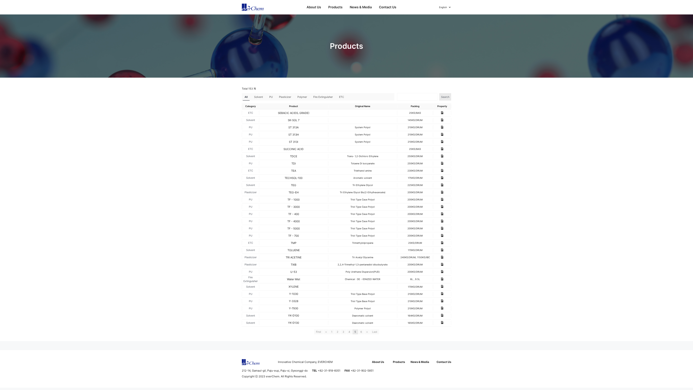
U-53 (293, 272)
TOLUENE (293, 250)
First (318, 331)
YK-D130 (293, 322)
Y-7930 (293, 308)
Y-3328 (293, 301)
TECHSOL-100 (293, 178)
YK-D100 (293, 315)
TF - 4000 (293, 221)
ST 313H (293, 134)
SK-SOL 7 (293, 120)
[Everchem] (253, 7)
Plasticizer (285, 96)
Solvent (258, 96)
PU (271, 96)
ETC (341, 96)
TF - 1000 (293, 199)
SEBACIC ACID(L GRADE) (293, 113)
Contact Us (387, 7)
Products (335, 7)
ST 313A (293, 127)
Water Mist (293, 279)
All (246, 96)
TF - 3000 (293, 207)
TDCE (293, 156)
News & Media (361, 7)
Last (374, 331)
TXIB (294, 264)
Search (445, 96)
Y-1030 (293, 294)
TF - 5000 (293, 228)
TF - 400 (293, 214)
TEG (293, 185)
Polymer (302, 96)
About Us (314, 7)
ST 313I (293, 142)
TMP (293, 243)
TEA (293, 170)
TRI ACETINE (294, 257)
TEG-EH (294, 192)
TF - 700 (293, 235)
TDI (293, 163)
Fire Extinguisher (323, 96)
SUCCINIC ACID (294, 149)
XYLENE (294, 286)
